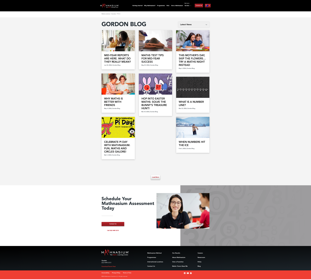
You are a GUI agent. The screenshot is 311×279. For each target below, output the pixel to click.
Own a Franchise (177, 262)
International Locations (155, 262)
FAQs (199, 262)
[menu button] (208, 5)
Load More (155, 177)
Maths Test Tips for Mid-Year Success (152, 58)
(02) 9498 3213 (106, 262)
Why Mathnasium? (149, 5)
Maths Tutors (180, 266)
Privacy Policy (116, 273)
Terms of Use (127, 273)
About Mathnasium (178, 257)
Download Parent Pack (109, 266)
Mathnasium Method (154, 253)
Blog (199, 266)
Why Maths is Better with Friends (113, 102)
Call (113, 230)
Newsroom (201, 257)
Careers (200, 253)
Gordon (113, 14)
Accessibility (105, 273)
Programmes (161, 5)
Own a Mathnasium (177, 5)
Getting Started (137, 5)
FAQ (168, 5)
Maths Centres (106, 14)
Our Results (176, 253)
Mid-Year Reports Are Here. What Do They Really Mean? (117, 58)
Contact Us (199, 5)
